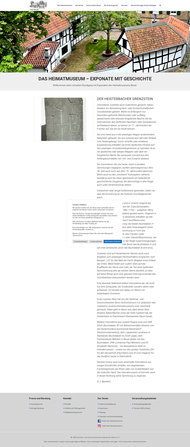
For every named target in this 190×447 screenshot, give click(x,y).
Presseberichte (36, 404)
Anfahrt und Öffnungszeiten (75, 408)
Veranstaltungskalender (142, 404)
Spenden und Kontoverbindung (110, 417)
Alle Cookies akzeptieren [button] (113, 241)
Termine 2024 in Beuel (141, 408)
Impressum (103, 408)
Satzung (102, 412)
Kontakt (68, 404)
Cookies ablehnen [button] (96, 241)
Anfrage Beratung (37, 408)
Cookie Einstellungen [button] (80, 241)
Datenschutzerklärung (107, 404)
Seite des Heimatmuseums (112, 421)
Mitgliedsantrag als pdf (73, 412)
